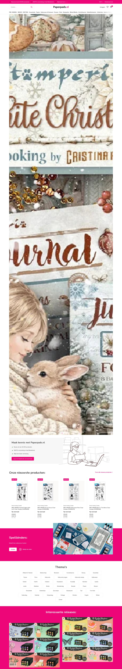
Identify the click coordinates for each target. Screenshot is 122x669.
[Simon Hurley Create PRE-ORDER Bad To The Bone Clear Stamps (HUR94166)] (99, 491)
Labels (96, 581)
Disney (83, 572)
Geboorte (47, 577)
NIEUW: (20, 12)
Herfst (35, 581)
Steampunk (69, 590)
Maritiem (36, 586)
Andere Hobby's (108, 12)
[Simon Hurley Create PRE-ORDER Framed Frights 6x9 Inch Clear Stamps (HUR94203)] (22, 491)
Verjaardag (50, 595)
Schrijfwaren (82, 12)
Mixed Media (74, 12)
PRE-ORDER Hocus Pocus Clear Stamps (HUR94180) (46, 508)
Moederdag (60, 586)
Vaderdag (24, 595)
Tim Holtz (92, 590)
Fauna (25, 577)
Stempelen (66, 12)
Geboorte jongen (62, 577)
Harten (24, 581)
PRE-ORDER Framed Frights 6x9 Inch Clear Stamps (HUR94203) (21, 508)
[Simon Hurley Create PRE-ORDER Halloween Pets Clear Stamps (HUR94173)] (73, 491)
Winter (98, 595)
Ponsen (56, 12)
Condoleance (70, 572)
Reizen (96, 586)
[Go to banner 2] (87, 639)
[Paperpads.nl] (61, 7)
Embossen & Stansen (47, 12)
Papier (38, 12)
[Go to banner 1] (34, 645)
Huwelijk (72, 581)
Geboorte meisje (79, 577)
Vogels (86, 595)
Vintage (63, 595)
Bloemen (56, 572)
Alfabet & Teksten (28, 572)
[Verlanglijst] (107, 7)
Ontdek (13, 549)
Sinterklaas (42, 590)
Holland (47, 581)
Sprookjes (56, 590)
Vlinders (74, 595)
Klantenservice (109, 2)
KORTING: (25, 12)
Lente (24, 586)
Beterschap (43, 572)
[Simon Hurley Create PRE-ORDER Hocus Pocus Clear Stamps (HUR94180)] (48, 491)
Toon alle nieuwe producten (103, 472)
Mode (47, 586)
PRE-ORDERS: (13, 12)
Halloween (95, 577)
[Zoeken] (31, 7)
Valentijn (37, 595)
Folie (60, 12)
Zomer (60, 599)
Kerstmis (85, 581)
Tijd (81, 590)
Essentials (32, 12)
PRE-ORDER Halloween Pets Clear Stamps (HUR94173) (73, 508)
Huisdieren (60, 581)
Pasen (84, 586)
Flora (36, 577)
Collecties (100, 12)
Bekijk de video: (27, 549)
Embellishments (91, 12)
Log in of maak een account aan (22, 458)
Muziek (73, 586)
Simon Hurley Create (17, 505)
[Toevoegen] (31, 516)
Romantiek (29, 590)
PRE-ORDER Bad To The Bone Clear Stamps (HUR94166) (99, 508)
